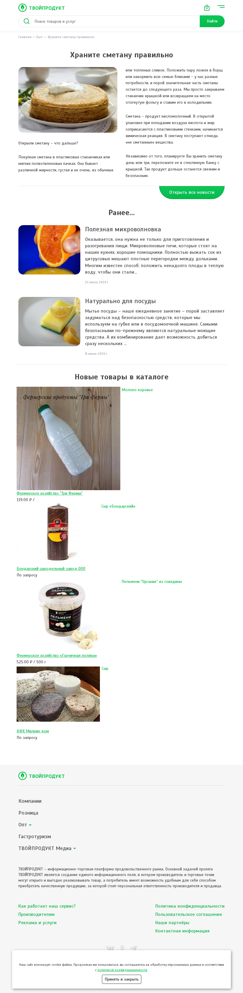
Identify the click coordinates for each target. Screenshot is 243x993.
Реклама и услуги (37, 923)
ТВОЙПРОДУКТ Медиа (44, 848)
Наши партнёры (172, 923)
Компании (29, 801)
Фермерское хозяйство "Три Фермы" (50, 493)
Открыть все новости (192, 192)
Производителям (36, 914)
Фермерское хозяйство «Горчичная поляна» (57, 655)
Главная (24, 37)
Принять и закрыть (122, 979)
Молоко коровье (137, 389)
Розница (28, 813)
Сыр (105, 668)
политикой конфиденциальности (122, 970)
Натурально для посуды (120, 301)
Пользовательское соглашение (188, 914)
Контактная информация (182, 931)
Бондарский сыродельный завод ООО (51, 568)
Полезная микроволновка (123, 229)
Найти (212, 21)
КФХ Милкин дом (33, 731)
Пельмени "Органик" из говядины (152, 581)
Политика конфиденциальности (190, 906)
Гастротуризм (34, 836)
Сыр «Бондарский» (118, 506)
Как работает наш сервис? (47, 906)
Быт (39, 37)
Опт (22, 825)
